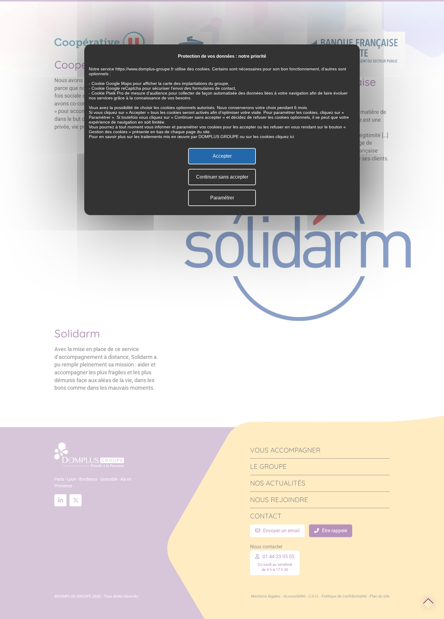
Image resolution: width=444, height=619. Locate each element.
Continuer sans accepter (222, 176)
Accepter (222, 156)
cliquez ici (284, 136)
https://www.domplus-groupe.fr (144, 68)
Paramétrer (222, 197)
